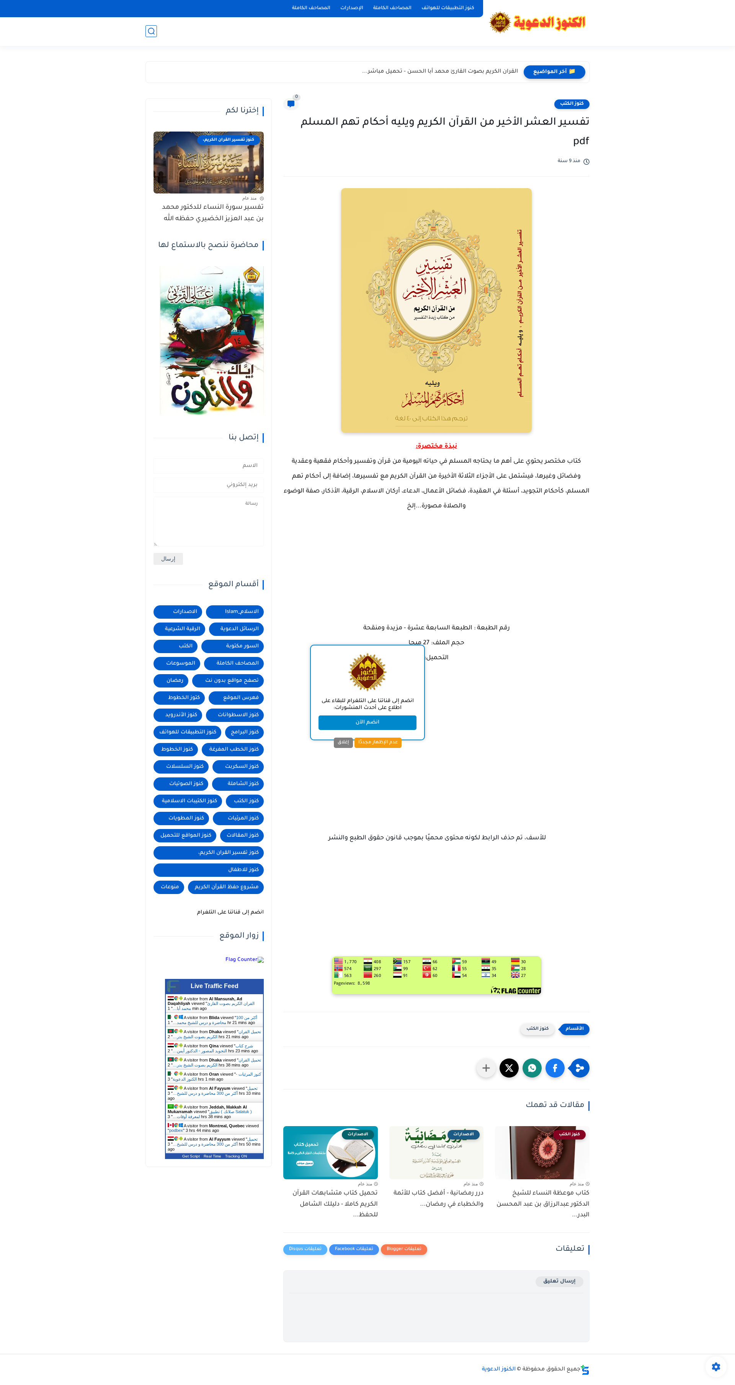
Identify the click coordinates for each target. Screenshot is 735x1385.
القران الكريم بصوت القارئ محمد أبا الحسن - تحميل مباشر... (440, 72)
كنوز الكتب (572, 104)
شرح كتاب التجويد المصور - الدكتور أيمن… (213, 1048)
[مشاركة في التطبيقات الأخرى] (486, 1068)
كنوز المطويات (186, 818)
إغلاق (343, 742)
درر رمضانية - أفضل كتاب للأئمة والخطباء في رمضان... (438, 1199)
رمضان (175, 681)
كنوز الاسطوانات (238, 715)
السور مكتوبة (242, 646)
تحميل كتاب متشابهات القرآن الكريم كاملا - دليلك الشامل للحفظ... (335, 1204)
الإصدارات (351, 8)
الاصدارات (185, 612)
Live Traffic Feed (214, 986)
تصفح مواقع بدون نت (232, 681)
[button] (555, 1068)
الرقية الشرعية (182, 629)
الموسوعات (180, 663)
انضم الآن (367, 722)
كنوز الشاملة (243, 784)
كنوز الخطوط (177, 750)
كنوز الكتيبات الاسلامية (189, 801)
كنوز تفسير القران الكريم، (228, 853)
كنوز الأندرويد (181, 715)
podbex (176, 1130)
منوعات (170, 887)
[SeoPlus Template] (585, 1370)
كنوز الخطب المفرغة (234, 750)
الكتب (186, 646)
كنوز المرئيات (243, 818)
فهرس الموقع (241, 698)
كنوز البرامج (245, 732)
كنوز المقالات (243, 836)
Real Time (212, 1156)
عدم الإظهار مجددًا (378, 742)
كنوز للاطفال (243, 870)
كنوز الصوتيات (186, 784)
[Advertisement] (436, 574)
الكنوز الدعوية (499, 1370)
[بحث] (151, 31)
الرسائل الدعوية (239, 629)
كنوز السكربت (242, 767)
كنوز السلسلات (185, 767)
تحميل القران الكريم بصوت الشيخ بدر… (217, 1034)
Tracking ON (236, 1156)
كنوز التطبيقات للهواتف (447, 8)
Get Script (191, 1156)
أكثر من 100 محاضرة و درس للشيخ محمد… (215, 1020)
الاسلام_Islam (242, 612)
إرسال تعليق (559, 1281)
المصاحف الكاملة (392, 8)
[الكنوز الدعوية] (537, 22)
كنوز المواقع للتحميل (185, 836)
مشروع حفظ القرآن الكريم (227, 887)
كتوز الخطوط (184, 698)
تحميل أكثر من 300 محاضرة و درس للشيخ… (215, 1091)
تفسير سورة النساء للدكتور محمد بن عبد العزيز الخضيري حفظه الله (213, 213)
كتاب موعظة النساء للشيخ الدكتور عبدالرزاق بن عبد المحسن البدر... (543, 1204)
